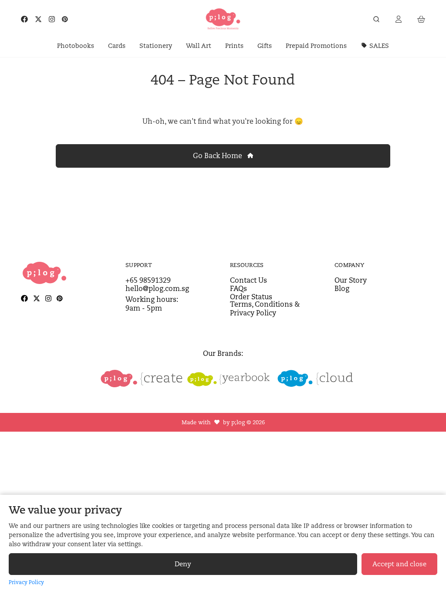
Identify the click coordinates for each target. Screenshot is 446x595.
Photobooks (75, 45)
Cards (116, 45)
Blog (341, 288)
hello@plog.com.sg (157, 288)
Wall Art (198, 45)
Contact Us (248, 280)
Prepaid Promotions (316, 45)
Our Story (350, 280)
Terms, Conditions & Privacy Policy (265, 308)
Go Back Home (218, 155)
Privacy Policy (26, 582)
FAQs (238, 288)
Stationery (155, 45)
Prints (234, 45)
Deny (183, 564)
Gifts (264, 45)
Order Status (251, 297)
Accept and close (399, 564)
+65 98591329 (148, 280)
